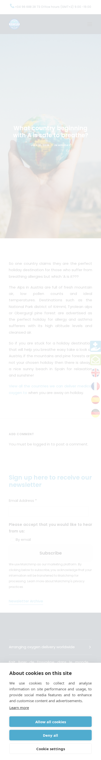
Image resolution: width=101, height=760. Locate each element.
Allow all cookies (50, 721)
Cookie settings (50, 748)
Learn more (19, 707)
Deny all (50, 735)
